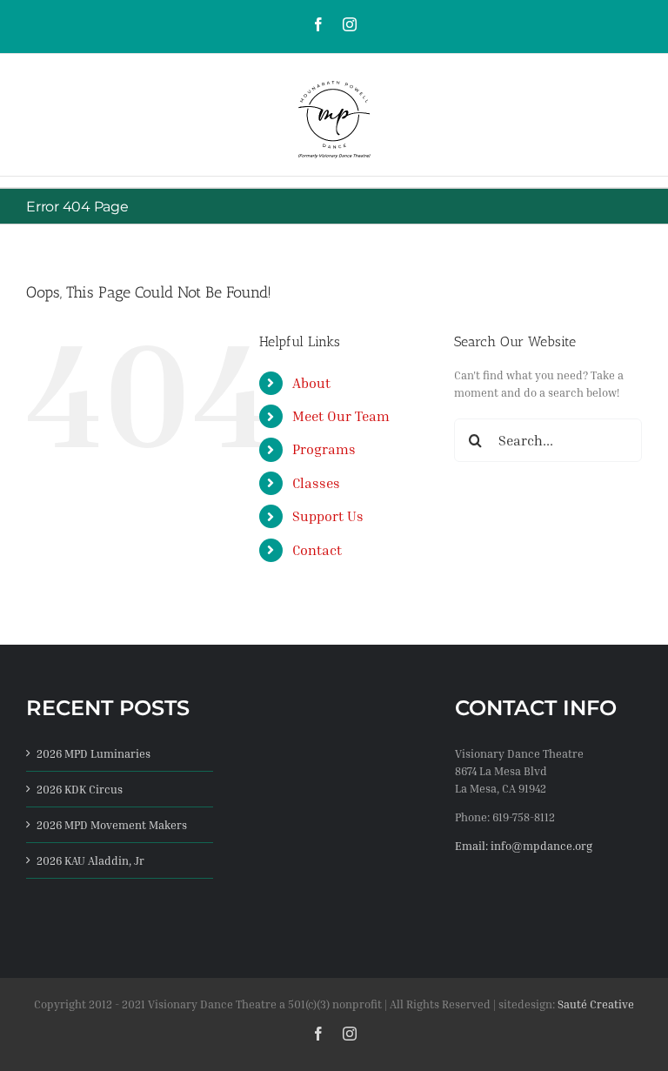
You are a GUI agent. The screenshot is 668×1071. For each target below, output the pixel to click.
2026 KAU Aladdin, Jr (90, 860)
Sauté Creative (596, 1004)
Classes (316, 483)
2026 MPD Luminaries (93, 753)
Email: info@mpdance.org (523, 846)
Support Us (328, 516)
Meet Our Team (341, 416)
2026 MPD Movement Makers (112, 825)
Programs (324, 449)
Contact (317, 550)
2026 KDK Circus (80, 789)
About (311, 383)
